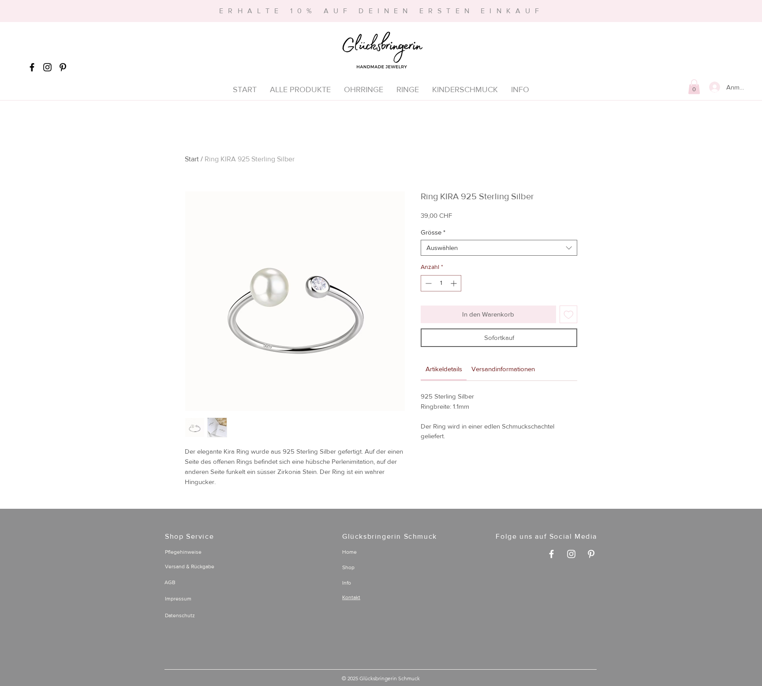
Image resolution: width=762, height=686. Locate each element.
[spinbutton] (441, 283)
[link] (444, 369)
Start (192, 159)
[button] (694, 86)
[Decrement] (427, 283)
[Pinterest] (62, 67)
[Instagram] (47, 67)
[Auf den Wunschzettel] (569, 315)
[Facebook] (31, 67)
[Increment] (454, 283)
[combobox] (499, 248)
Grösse (433, 232)
